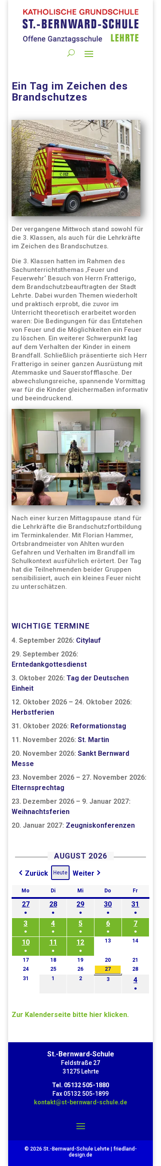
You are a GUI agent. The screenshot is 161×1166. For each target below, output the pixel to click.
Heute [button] (60, 873)
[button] (32, 873)
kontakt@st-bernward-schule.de (80, 1102)
